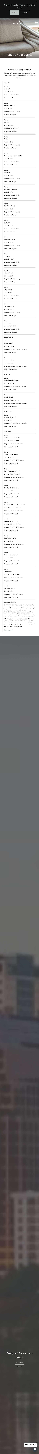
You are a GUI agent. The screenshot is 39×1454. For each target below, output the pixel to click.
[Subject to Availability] (14, 239)
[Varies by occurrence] (15, 538)
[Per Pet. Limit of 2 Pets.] (9, 222)
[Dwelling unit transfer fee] (11, 571)
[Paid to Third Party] (10, 139)
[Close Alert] (37, 2)
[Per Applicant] (13, 360)
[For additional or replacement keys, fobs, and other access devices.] (18, 437)
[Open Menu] (36, 22)
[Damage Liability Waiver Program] (8, 122)
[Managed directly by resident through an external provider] (9, 139)
